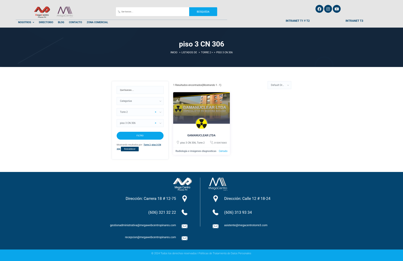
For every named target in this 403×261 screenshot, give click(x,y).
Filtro (140, 135)
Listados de (189, 52)
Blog (61, 22)
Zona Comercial (97, 22)
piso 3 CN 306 (188, 142)
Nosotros (24, 22)
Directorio (46, 22)
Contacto (75, 22)
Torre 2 (206, 52)
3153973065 (220, 143)
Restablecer (130, 149)
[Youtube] (337, 9)
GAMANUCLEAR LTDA (201, 135)
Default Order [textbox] (278, 85)
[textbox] (140, 101)
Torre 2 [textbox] (138, 111)
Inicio (173, 52)
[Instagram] (328, 9)
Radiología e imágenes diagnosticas (196, 151)
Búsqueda (203, 11)
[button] (26, 22)
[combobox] (140, 101)
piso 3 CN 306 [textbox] (138, 123)
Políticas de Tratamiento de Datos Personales (225, 253)
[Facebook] (319, 9)
